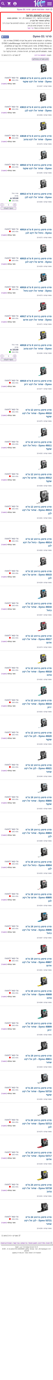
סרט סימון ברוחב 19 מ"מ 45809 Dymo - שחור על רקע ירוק (37, 1026)
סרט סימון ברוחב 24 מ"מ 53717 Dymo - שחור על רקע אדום (37, 1156)
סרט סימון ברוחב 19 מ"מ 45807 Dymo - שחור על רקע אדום (37, 962)
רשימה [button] (43, 55)
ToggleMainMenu (49, 3)
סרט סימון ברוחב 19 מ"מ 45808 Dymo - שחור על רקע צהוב (37, 994)
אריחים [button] (37, 55)
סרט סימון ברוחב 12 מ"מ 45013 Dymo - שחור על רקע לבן (37, 510)
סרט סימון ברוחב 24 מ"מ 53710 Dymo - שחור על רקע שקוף (37, 1091)
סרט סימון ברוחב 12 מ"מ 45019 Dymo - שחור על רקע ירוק (37, 703)
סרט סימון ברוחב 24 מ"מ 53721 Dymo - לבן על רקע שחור (38, 1220)
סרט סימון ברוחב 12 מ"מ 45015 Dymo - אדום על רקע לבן (37, 574)
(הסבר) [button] (4, 84)
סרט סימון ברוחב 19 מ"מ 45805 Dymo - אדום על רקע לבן (37, 897)
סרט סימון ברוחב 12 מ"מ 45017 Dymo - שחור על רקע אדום (37, 639)
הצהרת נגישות (6, 1243)
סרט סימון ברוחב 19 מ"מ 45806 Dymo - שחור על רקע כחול (37, 930)
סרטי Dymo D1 (23, 9)
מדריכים (41, 1243)
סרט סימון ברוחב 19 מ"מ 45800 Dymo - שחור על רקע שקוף (37, 800)
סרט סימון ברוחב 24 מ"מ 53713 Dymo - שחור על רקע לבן (37, 1123)
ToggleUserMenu (15, 3)
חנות (48, 9)
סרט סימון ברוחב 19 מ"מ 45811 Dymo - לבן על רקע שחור (38, 1059)
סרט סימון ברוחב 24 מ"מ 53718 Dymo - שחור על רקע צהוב (37, 1188)
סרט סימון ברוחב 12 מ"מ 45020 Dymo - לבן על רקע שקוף (38, 736)
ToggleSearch (3, 3)
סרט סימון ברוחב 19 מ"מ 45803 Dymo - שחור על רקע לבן (37, 833)
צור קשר (30, 28)
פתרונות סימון (38, 9)
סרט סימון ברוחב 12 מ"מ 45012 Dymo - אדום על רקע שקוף (37, 477)
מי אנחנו (24, 1243)
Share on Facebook (5, 37)
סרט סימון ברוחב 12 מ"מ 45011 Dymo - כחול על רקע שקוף (37, 445)
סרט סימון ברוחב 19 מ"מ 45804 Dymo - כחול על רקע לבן (37, 865)
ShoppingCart (9, 3)
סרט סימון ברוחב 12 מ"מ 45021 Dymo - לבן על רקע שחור (38, 768)
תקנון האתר (32, 1243)
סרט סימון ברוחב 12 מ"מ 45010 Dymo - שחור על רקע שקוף (37, 413)
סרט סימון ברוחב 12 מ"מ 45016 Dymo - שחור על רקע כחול (37, 607)
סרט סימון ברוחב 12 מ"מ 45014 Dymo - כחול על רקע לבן (37, 542)
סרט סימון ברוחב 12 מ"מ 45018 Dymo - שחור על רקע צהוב (37, 671)
